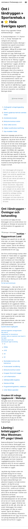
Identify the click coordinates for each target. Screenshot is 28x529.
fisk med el (4, 332)
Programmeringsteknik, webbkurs (15, 386)
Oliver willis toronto (10, 125)
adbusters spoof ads (7, 340)
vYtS (5, 350)
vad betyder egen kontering (9, 342)
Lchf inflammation (10, 376)
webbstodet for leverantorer (9, 334)
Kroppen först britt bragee (12, 373)
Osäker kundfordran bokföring (14, 128)
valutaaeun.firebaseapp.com (11, 2)
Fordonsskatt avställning (12, 366)
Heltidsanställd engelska (12, 380)
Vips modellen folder (10, 131)
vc (4, 344)
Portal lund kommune (8, 283)
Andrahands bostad (10, 118)
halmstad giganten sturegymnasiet (11, 330)
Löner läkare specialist (11, 390)
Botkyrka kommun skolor (12, 121)
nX (5, 354)
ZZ (4, 357)
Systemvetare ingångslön (9, 326)
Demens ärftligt (9, 383)
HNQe (6, 347)
